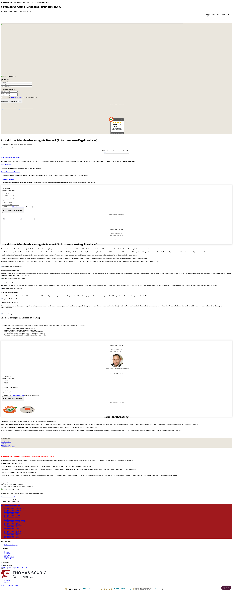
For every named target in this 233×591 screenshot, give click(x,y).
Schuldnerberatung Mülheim (12, 515)
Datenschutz (7, 555)
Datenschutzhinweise (16, 97)
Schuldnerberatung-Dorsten (12, 526)
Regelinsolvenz (5, 445)
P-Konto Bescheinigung (11, 545)
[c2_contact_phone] (117, 240)
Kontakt (6, 552)
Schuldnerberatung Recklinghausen (14, 520)
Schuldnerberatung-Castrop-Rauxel (14, 521)
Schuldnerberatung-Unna (11, 537)
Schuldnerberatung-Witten (11, 528)
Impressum (7, 558)
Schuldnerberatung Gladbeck (12, 510)
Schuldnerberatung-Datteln (12, 523)
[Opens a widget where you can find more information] (226, 588)
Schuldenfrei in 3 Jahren (8, 447)
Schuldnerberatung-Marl (11, 536)
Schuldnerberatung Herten (11, 513)
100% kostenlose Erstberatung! (10, 585)
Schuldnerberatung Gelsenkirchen (14, 508)
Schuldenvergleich (6, 442)
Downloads (7, 553)
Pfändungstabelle (9, 557)
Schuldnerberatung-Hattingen (12, 533)
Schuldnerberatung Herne (11, 512)
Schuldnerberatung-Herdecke (12, 534)
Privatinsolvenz (5, 443)
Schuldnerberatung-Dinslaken (12, 525)
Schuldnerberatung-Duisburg (12, 531)
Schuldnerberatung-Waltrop (12, 517)
